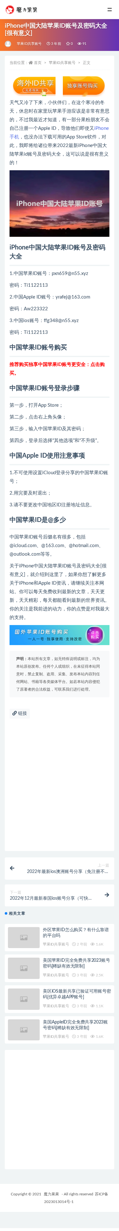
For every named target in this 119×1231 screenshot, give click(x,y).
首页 (38, 63)
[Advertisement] (59, 788)
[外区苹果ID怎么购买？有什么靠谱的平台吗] (24, 937)
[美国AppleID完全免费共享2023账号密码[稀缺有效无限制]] (24, 1030)
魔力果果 (51, 1194)
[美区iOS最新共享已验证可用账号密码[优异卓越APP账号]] (24, 999)
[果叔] (8, 44)
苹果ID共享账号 (29, 44)
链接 (22, 713)
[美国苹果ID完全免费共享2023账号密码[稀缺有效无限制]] (24, 968)
